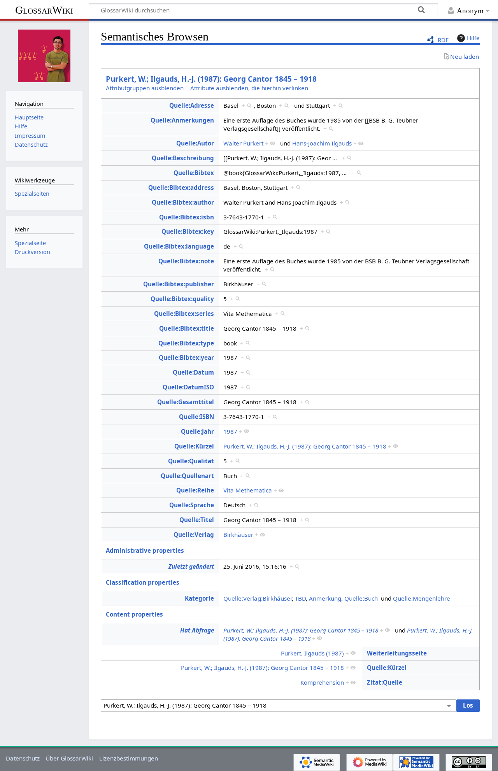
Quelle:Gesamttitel (185, 402)
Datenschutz (23, 758)
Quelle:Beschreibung (183, 158)
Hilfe (473, 38)
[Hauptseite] (44, 55)
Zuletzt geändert (191, 566)
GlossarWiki (44, 10)
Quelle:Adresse (191, 105)
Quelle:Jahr (197, 431)
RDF (443, 40)
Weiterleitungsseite (397, 653)
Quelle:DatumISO (188, 387)
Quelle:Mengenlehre (421, 598)
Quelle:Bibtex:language (179, 246)
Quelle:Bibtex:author (183, 202)
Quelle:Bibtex (194, 173)
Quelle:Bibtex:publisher (178, 284)
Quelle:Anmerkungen (182, 120)
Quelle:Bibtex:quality (182, 299)
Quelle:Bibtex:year (186, 357)
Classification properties (142, 582)
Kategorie (199, 598)
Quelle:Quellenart (187, 476)
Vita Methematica (247, 490)
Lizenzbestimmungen (128, 758)
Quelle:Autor (195, 143)
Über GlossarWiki (69, 758)
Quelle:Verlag (194, 534)
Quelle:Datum (193, 372)
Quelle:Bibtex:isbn (186, 217)
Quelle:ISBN (196, 417)
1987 (230, 431)
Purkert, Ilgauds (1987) (312, 653)
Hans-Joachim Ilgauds (322, 143)
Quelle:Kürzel (194, 446)
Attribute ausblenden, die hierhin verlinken (249, 88)
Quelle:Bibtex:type (186, 343)
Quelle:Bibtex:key (187, 231)
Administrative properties (145, 550)
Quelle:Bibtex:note (186, 261)
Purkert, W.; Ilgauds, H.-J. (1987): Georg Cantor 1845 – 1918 (211, 79)
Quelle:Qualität (191, 461)
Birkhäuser (238, 534)
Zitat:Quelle (384, 682)
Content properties (134, 614)
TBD (300, 598)
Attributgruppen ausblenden (145, 88)
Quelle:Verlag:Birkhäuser (257, 598)
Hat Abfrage (197, 630)
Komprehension (322, 682)
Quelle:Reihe (195, 490)
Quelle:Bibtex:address (181, 187)
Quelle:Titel (196, 520)
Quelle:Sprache (191, 505)
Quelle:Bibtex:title (186, 328)
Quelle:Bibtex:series (184, 313)
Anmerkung (325, 598)
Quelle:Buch (361, 598)
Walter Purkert (243, 143)
